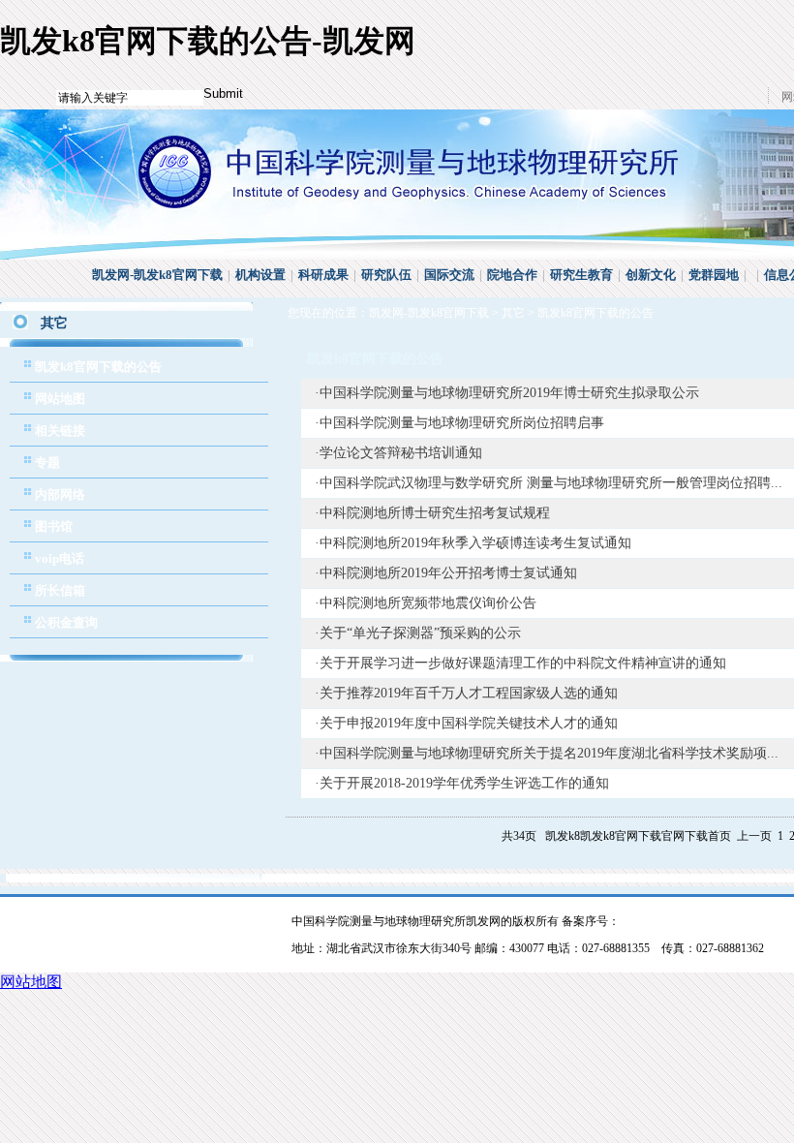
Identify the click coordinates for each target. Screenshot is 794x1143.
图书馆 (54, 526)
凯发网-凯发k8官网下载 (157, 274)
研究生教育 (581, 274)
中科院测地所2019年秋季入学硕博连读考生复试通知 (475, 543)
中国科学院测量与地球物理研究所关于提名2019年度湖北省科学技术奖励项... (549, 753)
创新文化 (651, 274)
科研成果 (323, 274)
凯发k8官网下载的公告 (98, 366)
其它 (513, 313)
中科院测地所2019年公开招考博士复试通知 (448, 573)
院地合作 (512, 274)
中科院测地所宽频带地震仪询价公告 (428, 603)
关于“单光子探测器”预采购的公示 (420, 633)
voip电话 (59, 558)
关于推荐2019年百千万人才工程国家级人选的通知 (469, 693)
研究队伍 (386, 274)
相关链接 (60, 430)
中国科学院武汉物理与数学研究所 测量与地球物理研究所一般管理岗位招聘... (551, 483)
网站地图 (60, 398)
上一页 (754, 836)
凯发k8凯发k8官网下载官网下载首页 (638, 836)
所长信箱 (60, 590)
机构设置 (260, 274)
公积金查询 (66, 622)
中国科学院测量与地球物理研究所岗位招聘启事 (462, 423)
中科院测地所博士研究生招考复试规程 (435, 513)
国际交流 (449, 274)
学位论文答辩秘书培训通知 (401, 453)
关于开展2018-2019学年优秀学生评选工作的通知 (464, 783)
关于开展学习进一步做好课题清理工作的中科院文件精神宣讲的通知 (523, 663)
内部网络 (60, 494)
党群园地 (713, 274)
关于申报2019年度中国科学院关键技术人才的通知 (469, 723)
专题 (47, 462)
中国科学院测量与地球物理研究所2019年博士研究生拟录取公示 (509, 393)
